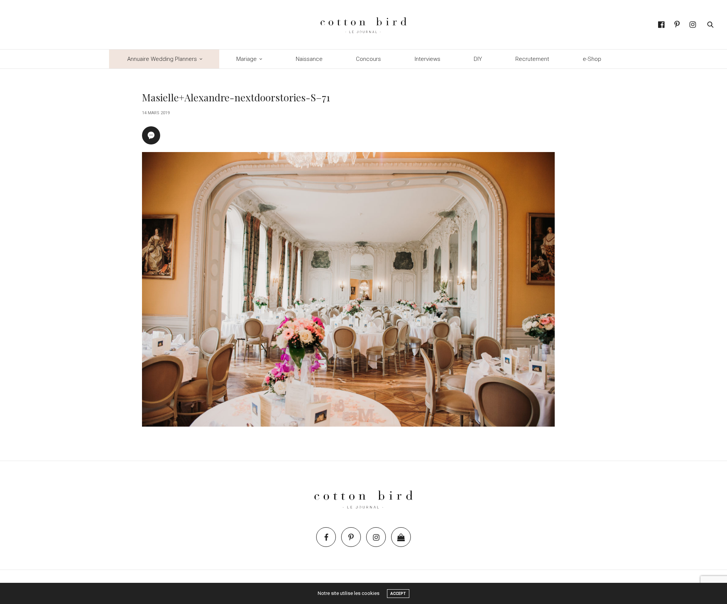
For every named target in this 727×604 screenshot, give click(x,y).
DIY (478, 59)
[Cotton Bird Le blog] (363, 24)
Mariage (246, 59)
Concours (368, 59)
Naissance (309, 59)
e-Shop (592, 59)
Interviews (427, 59)
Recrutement (532, 59)
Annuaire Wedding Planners (162, 59)
